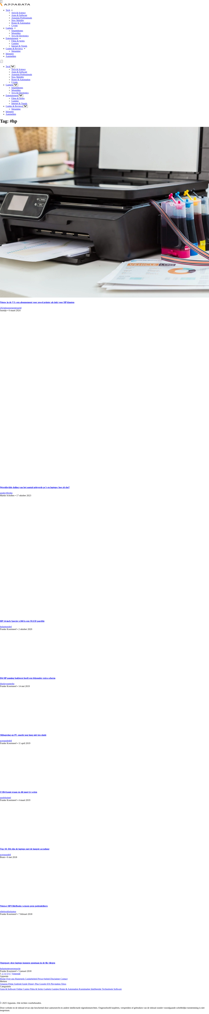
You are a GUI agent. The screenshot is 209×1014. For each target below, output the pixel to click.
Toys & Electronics (20, 36)
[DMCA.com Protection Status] (3, 998)
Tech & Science (18, 13)
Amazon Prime (7, 984)
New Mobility (17, 20)
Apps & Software (19, 15)
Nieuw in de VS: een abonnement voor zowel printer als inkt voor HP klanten (37, 302)
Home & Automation (20, 23)
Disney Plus (33, 984)
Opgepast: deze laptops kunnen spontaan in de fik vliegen (27, 963)
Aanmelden (11, 56)
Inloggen (10, 53)
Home (3, 979)
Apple (25, 984)
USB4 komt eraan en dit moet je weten (18, 792)
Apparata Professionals (21, 18)
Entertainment (12, 38)
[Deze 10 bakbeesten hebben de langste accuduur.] (39, 843)
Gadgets (9, 28)
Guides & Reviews (14, 48)
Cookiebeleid (31, 979)
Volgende (16, 973)
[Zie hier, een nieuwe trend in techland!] (39, 900)
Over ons (10, 979)
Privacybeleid (44, 979)
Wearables (16, 33)
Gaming (15, 43)
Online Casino (23, 989)
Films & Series (18, 41)
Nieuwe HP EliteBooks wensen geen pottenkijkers (24, 906)
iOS (49, 984)
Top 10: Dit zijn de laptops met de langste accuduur (24, 849)
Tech (8, 10)
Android (18, 984)
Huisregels (20, 979)
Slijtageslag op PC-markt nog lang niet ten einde (23, 735)
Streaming (15, 51)
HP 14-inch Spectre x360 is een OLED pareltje (22, 621)
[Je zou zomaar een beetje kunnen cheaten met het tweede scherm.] (39, 672)
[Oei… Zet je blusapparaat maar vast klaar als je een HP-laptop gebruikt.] (39, 957)
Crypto (14, 25)
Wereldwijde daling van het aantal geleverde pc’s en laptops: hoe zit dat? (35, 487)
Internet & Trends (19, 46)
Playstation (56, 984)
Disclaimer (55, 979)
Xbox (63, 984)
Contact (64, 979)
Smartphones (17, 30)
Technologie (108, 989)
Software (118, 989)
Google (43, 984)
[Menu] (1, 1)
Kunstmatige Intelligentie (90, 989)
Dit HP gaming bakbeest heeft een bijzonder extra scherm (27, 678)
